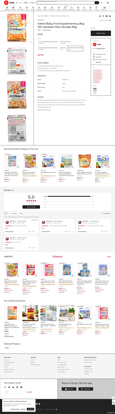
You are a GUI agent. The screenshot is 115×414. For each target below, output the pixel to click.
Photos (21, 213)
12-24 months (97, 74)
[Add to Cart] (18, 167)
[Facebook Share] (103, 16)
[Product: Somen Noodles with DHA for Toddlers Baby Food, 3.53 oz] (85, 161)
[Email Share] (107, 16)
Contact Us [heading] (7, 364)
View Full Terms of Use (44, 110)
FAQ (59, 360)
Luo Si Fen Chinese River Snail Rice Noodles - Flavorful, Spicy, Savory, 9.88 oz (30, 326)
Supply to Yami (88, 362)
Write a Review (47, 30)
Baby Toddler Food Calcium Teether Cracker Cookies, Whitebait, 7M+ (30, 282)
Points (32, 360)
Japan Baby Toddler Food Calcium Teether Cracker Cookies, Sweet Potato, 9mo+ (102, 282)
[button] (32, 2)
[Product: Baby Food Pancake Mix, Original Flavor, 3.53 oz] (30, 161)
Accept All (30, 409)
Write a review (31, 207)
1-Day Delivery (61, 371)
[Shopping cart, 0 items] (108, 2)
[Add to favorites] (110, 20)
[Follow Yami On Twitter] (9, 387)
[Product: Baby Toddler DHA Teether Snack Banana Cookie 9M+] (67, 270)
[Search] (97, 2)
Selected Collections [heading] (9, 369)
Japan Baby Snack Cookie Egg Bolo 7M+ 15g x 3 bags (48, 281)
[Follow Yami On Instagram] (17, 387)
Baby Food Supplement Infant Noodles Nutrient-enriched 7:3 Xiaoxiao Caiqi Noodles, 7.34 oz (66, 174)
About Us (6, 360)
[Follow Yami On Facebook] (5, 387)
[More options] (36, 231)
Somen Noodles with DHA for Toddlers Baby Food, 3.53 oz (84, 173)
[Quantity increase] (110, 28)
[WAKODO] (57, 256)
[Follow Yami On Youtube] (13, 387)
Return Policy (61, 367)
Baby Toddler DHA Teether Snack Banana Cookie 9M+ (66, 281)
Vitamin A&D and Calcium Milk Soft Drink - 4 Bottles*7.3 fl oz (48, 326)
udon (6, 348)
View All (109, 256)
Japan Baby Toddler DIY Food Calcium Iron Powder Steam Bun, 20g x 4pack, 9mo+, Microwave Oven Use (11, 174)
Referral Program (35, 364)
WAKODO (41, 20)
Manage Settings (15, 409)
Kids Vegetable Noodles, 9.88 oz (48, 173)
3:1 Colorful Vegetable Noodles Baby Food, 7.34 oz (102, 173)
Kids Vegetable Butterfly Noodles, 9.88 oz (65, 325)
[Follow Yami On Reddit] (21, 387)
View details (98, 62)
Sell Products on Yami (90, 360)
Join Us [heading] (6, 367)
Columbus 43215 (100, 48)
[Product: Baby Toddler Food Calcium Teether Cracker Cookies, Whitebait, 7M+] (30, 270)
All (16, 2)
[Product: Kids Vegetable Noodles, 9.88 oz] (48, 161)
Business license (39, 409)
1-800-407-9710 (88, 369)
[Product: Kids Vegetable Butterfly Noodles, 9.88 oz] (67, 313)
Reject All (23, 409)
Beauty (21, 2)
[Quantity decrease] (105, 28)
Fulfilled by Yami (62, 362)
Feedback (86, 373)
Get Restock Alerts (9, 336)
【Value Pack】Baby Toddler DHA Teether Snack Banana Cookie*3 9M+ (84, 282)
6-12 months (97, 71)
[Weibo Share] (100, 16)
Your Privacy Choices (49, 409)
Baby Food (66, 16)
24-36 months (97, 78)
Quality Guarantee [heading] (9, 362)
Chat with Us (110, 412)
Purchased (14, 213)
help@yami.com (88, 371)
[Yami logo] (9, 3)
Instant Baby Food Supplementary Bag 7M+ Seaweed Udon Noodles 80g (11, 326)
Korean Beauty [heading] (8, 371)
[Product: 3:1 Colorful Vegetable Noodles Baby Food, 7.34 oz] (103, 161)
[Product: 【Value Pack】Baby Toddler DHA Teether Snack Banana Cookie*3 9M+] (85, 270)
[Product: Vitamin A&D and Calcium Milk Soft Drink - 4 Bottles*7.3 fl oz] (48, 313)
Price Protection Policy (63, 369)
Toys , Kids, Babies (43, 16)
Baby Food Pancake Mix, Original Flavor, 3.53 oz (29, 173)
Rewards (33, 362)
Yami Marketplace (62, 364)
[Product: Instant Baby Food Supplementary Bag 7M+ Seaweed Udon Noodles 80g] (12, 313)
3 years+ (96, 81)
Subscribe (29, 392)
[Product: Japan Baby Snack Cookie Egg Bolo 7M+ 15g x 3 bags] (48, 270)
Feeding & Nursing (55, 16)
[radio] (48, 42)
